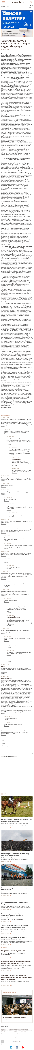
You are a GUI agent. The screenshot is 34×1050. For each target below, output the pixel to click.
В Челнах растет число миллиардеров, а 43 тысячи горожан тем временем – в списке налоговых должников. (16, 982)
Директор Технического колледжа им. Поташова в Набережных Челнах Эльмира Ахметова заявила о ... (15, 892)
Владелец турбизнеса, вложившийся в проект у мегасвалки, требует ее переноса (15, 854)
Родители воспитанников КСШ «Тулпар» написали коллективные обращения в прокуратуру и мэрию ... (15, 824)
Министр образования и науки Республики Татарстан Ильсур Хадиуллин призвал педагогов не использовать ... (16, 907)
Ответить (3, 426)
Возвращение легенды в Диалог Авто (13, 951)
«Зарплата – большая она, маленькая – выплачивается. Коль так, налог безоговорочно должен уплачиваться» (16, 977)
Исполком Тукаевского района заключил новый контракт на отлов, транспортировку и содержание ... (16, 918)
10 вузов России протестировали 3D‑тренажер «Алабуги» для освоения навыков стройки (14, 926)
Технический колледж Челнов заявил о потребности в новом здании (16, 889)
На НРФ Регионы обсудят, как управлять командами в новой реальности (14, 1018)
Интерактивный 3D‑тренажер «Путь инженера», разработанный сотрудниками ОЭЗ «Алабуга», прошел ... (16, 930)
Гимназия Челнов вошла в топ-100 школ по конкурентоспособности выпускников (14, 938)
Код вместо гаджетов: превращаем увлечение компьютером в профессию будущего (16, 962)
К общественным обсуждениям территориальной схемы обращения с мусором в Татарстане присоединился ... (16, 858)
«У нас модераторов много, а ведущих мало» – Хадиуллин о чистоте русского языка (15, 903)
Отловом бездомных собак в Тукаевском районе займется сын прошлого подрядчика (15, 915)
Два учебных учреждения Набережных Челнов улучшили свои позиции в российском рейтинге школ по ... (16, 942)
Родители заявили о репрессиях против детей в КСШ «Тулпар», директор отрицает (16, 820)
